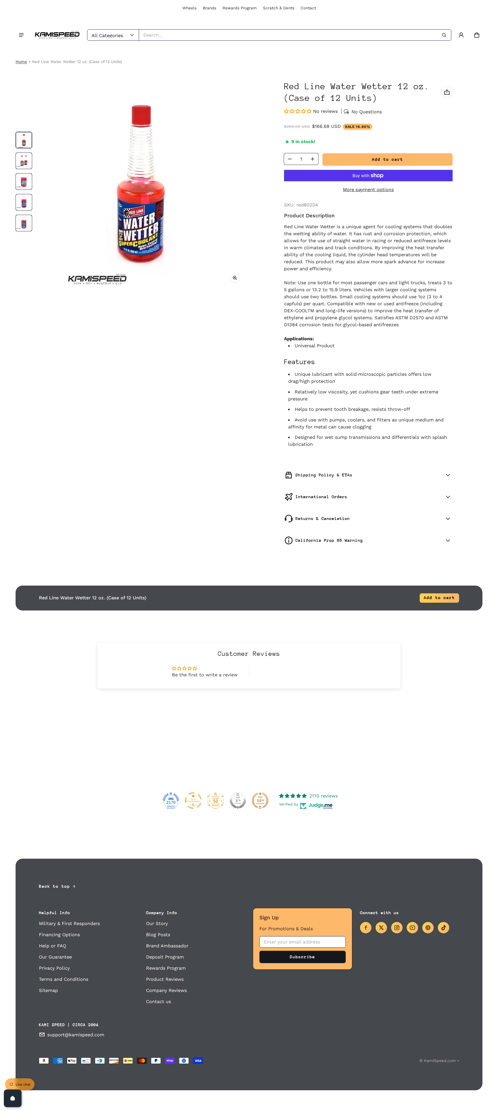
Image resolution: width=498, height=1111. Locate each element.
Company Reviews (166, 990)
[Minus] (289, 159)
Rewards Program (240, 8)
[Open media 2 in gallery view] (24, 160)
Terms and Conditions (63, 979)
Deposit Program (165, 957)
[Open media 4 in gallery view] (24, 202)
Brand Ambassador (167, 945)
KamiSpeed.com (440, 1060)
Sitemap (48, 990)
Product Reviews (165, 979)
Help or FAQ (52, 945)
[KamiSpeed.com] (57, 35)
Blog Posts (158, 934)
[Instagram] (397, 927)
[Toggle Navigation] (21, 35)
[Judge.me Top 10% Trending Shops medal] (260, 800)
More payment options (368, 189)
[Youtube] (412, 927)
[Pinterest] (428, 927)
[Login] (461, 35)
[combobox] (295, 35)
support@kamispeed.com (75, 1034)
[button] (476, 35)
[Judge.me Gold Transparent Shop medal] (193, 800)
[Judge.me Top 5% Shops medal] (238, 800)
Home (21, 61)
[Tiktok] (443, 927)
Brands (209, 8)
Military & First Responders (69, 923)
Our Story (157, 923)
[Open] (13, 1098)
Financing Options (59, 934)
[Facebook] (365, 927)
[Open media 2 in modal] (140, 183)
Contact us (158, 1001)
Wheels (189, 8)
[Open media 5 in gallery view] (24, 223)
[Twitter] (381, 927)
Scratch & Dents (278, 8)
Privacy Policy (54, 968)
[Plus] (312, 159)
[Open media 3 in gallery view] (24, 181)
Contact (308, 8)
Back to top (54, 886)
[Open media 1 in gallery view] (24, 140)
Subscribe (302, 956)
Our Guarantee (55, 957)
